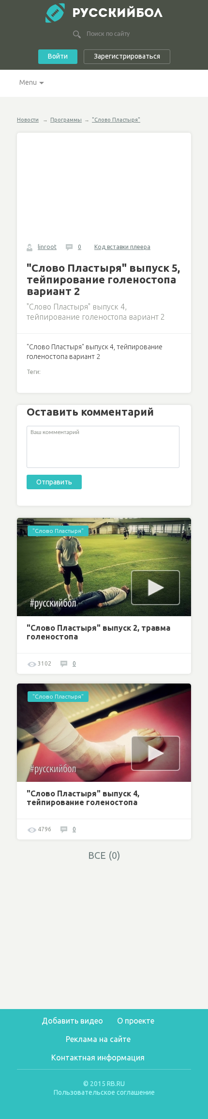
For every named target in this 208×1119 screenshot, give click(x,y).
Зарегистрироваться (127, 56)
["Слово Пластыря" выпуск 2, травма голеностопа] (104, 567)
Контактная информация (98, 1057)
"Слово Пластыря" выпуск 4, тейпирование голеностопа (83, 798)
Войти (58, 56)
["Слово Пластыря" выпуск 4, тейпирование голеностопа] (104, 733)
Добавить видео (72, 1020)
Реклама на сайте (98, 1039)
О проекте (135, 1020)
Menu (28, 82)
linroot (47, 247)
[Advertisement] (104, 934)
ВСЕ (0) (104, 855)
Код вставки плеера (122, 247)
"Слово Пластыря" (116, 120)
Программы (66, 120)
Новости (28, 120)
